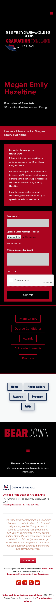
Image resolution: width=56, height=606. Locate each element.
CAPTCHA (11, 271)
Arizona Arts (47, 569)
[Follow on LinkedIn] (24, 582)
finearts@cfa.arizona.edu (14, 505)
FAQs (28, 406)
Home (15, 387)
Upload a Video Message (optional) (23, 232)
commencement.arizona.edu (26, 468)
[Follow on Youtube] (37, 582)
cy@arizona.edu (17, 199)
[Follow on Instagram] (18, 582)
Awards (28, 338)
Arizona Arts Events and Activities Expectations (28, 574)
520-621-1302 (32, 505)
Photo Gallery (28, 318)
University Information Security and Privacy (22, 595)
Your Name (13, 216)
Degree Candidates (28, 328)
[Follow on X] (31, 582)
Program (28, 358)
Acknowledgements (28, 348)
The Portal (28, 560)
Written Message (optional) (20, 250)
